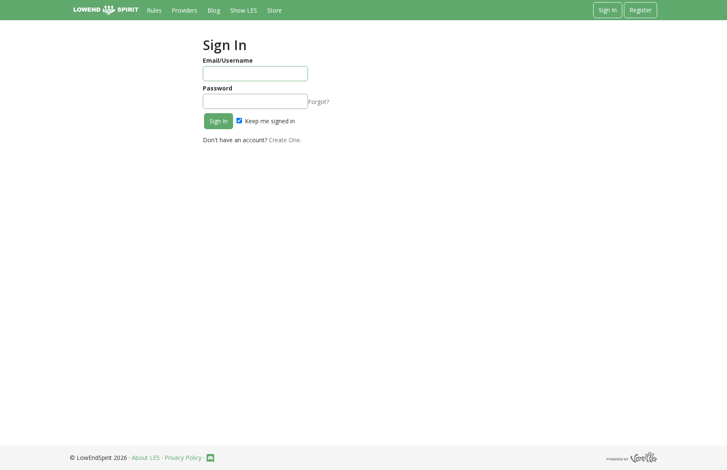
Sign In (608, 10)
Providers (184, 10)
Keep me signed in (269, 121)
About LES (146, 458)
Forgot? (318, 102)
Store (274, 10)
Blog (213, 10)
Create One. (285, 140)
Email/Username (228, 60)
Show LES (243, 10)
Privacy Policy (183, 458)
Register (640, 10)
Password (217, 88)
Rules (154, 10)
